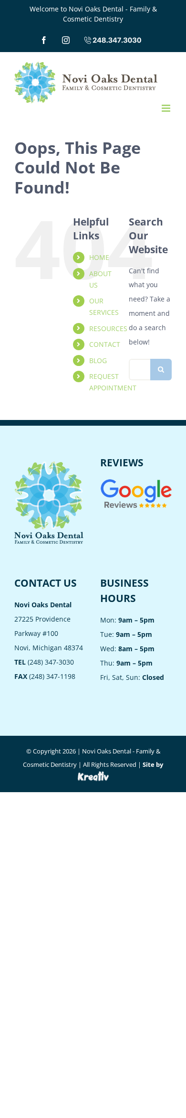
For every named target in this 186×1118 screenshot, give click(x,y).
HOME (99, 257)
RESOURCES (108, 328)
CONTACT (104, 344)
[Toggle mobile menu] (167, 108)
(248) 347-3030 (44, 661)
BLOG (98, 360)
